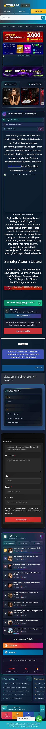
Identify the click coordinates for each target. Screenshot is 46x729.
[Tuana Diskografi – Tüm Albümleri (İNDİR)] (10, 624)
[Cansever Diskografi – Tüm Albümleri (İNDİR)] (10, 568)
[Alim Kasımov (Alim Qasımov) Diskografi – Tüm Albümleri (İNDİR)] (10, 615)
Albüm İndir (12, 351)
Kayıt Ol (7, 11)
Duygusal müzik (22, 351)
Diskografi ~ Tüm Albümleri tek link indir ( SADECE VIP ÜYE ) (21, 303)
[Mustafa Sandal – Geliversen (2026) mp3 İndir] (10, 633)
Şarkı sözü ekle (23, 331)
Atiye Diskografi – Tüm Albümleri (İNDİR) (25, 602)
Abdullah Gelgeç (13, 422)
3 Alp (9, 401)
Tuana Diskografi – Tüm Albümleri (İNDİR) (25, 620)
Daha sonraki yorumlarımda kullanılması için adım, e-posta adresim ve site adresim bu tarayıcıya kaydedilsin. (23, 510)
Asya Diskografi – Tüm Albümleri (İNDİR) (25, 556)
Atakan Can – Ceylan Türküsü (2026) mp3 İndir (17, 691)
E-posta (8, 487)
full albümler (33, 351)
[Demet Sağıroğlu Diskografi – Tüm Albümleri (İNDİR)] (10, 587)
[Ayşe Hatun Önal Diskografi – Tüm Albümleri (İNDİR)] (10, 577)
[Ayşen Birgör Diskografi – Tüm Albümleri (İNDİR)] (10, 597)
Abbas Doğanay (13, 414)
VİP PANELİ (20, 26)
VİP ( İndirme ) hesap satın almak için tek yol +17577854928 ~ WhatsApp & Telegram (23, 725)
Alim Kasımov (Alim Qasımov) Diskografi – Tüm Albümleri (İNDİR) (27, 611)
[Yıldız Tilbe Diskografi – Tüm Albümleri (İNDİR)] (10, 552)
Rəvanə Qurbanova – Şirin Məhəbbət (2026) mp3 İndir (18, 687)
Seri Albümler (15, 119)
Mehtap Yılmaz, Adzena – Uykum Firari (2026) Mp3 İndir (18, 684)
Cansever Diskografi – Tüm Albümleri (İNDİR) (26, 564)
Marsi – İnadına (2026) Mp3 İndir (13, 698)
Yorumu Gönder (21, 520)
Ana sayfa (5, 26)
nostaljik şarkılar (12, 354)
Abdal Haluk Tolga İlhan (15, 418)
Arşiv (28, 679)
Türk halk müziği (30, 357)
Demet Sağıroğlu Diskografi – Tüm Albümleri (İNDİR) (26, 583)
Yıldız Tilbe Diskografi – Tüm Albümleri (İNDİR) (27, 548)
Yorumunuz (10, 455)
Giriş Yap (22, 11)
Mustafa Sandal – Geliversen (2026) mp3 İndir (27, 629)
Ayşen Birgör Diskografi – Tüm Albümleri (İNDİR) (25, 593)
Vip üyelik (12, 26)
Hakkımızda (29, 26)
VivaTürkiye (12, 5)
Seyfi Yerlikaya (24, 354)
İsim (7, 476)
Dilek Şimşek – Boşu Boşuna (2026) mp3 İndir (16, 694)
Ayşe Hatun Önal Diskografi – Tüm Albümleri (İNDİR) (26, 573)
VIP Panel (38, 11)
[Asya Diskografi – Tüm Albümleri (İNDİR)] (10, 560)
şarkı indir (20, 357)
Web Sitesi (9, 498)
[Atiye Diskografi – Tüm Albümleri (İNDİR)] (10, 606)
